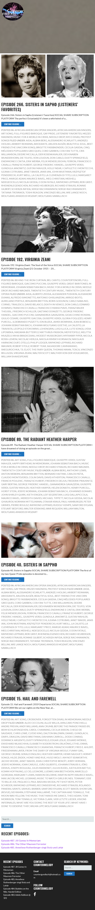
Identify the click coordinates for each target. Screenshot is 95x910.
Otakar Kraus (51, 501)
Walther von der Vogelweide (69, 353)
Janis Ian (45, 171)
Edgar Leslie (58, 740)
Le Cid (27, 771)
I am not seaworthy (74, 757)
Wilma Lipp (37, 806)
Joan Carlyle (29, 764)
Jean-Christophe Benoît (51, 761)
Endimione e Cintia (13, 161)
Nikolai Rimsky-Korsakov (55, 339)
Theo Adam (74, 795)
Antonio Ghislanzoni (51, 297)
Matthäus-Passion (51, 332)
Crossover (34, 719)
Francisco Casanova (39, 747)
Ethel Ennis (79, 743)
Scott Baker (71, 788)
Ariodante (40, 143)
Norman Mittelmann (28, 501)
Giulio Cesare (10, 318)
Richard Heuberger (41, 185)
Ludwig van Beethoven (59, 771)
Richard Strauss (65, 185)
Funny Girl (76, 750)
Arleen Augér (57, 143)
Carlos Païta (75, 473)
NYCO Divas (73, 137)
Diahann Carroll (52, 736)
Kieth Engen (34, 494)
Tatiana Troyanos (12, 192)
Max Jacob (8, 778)
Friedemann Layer (12, 750)
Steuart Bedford (12, 508)
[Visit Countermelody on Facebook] (35, 895)
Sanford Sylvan (82, 505)
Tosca (76, 349)
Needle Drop (57, 137)
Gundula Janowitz (13, 168)
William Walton (73, 508)
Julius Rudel (60, 767)
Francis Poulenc (12, 480)
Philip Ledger (38, 342)
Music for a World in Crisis (31, 137)
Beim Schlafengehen (14, 729)
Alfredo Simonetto (23, 297)
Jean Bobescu (81, 321)
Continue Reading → (12, 124)
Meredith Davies (31, 498)
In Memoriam (41, 463)
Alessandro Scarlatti (62, 140)
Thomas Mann (62, 349)
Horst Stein (8, 491)
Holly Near (54, 168)
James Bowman (62, 321)
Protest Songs (57, 588)
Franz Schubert (22, 164)
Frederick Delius (56, 480)
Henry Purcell (80, 487)
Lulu (74, 175)
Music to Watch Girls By (52, 778)
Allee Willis (51, 722)
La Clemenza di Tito (58, 175)
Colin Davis (36, 477)
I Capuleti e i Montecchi (77, 168)
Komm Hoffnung (12, 771)
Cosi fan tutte (68, 150)
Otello (25, 342)
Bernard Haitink (55, 473)
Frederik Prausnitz (80, 480)
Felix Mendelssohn (53, 161)
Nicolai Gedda (28, 182)
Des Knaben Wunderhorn (54, 606)
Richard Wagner (19, 290)
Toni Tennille (23, 799)
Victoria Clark (42, 799)
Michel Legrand (26, 778)
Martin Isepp (66, 774)
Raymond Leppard (67, 182)
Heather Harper (40, 487)
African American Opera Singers (35, 130)
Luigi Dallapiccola (75, 494)
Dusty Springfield (75, 157)
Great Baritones (77, 283)
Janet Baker (31, 171)
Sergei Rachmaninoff (72, 189)
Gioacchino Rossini (77, 314)
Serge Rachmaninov (44, 189)
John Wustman (61, 171)
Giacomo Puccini (35, 283)
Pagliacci (23, 781)
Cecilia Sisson (60, 729)
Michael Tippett (53, 498)
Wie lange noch (76, 192)
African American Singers (74, 130)
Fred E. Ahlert (84, 747)
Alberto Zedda (41, 294)
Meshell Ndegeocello (35, 630)
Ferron (71, 161)
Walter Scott (41, 353)
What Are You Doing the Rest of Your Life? (43, 802)
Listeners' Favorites (69, 133)
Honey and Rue (36, 757)
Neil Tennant (76, 778)
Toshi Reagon (34, 192)
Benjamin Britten (36, 301)
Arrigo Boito (73, 297)
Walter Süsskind (34, 508)
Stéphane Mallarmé (37, 792)
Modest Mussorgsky (49, 335)
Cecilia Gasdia (74, 147)
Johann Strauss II (69, 764)
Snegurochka (10, 349)
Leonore (37, 771)
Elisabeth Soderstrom (44, 743)
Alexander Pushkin (64, 294)
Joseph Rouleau (21, 767)
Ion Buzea (46, 321)
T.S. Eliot (25, 349)
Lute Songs (76, 328)
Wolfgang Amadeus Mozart (19, 196)
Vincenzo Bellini (54, 192)
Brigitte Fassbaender (50, 147)
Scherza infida (21, 189)
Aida (29, 140)
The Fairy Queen (42, 349)
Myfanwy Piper (72, 335)
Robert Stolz (21, 346)
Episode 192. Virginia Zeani (25, 259)
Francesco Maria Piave (52, 307)
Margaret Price (41, 627)
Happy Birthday (22, 463)
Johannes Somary (80, 491)
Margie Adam (17, 178)
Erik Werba (33, 161)
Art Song (7, 133)
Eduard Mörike (76, 740)
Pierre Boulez (20, 505)
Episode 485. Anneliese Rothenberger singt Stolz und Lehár (32, 847)
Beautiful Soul (76, 143)
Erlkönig (65, 743)
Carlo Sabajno (78, 301)
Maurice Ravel (36, 178)
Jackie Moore (9, 761)
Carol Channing (39, 729)
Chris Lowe (20, 733)
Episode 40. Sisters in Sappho (29, 564)
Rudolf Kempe (62, 505)
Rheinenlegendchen (14, 185)
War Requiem (54, 508)
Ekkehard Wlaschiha (15, 743)
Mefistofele (72, 332)
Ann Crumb (46, 726)
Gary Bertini (9, 484)
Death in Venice (54, 304)
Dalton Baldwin (53, 733)
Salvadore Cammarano (62, 346)
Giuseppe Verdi (74, 164)
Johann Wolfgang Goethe (50, 325)
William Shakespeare (14, 356)
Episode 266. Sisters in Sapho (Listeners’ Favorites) (39, 106)
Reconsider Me (46, 785)
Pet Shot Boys (65, 781)
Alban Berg (40, 140)
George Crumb (10, 754)
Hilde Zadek (17, 757)
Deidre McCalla (27, 154)
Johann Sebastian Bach (31, 287)
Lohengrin (47, 328)
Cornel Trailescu (12, 304)
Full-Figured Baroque (28, 133)
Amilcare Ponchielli (73, 722)
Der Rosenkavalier (50, 154)
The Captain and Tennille (67, 792)
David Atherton (54, 477)
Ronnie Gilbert (32, 637)
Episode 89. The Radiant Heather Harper (39, 439)
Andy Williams (28, 726)
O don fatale (47, 182)
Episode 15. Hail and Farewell (28, 698)
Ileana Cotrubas (12, 171)
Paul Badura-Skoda (43, 781)
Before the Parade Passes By (72, 726)
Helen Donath (60, 487)
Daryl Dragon (10, 736)
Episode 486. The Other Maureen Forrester (23, 844)
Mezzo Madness (37, 588)
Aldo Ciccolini (34, 722)
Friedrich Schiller (24, 311)
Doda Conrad (73, 736)
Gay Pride (49, 133)
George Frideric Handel (48, 164)
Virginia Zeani (23, 353)
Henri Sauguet (72, 754)
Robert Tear (38, 346)
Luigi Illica (61, 328)
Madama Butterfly (26, 332)
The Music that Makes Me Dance (45, 795)
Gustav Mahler (36, 168)
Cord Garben (50, 150)
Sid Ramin (17, 792)
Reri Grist (86, 182)
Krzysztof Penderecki (41, 623)
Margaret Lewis (24, 774)
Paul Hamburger (72, 501)
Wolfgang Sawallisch (52, 196)
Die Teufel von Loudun (34, 157)
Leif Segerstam (52, 494)
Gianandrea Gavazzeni (49, 314)
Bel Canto (53, 280)
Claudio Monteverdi (14, 477)
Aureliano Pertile (12, 301)
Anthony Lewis (76, 470)
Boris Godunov (58, 301)
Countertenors (71, 280)
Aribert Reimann (22, 143)
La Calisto (38, 175)
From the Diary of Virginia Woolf (46, 750)
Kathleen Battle (80, 767)
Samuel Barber (31, 788)
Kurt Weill (24, 175)
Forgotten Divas (53, 719)
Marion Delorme (46, 774)
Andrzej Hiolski (56, 592)
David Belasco (34, 304)
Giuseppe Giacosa (30, 318)
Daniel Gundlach (76, 733)
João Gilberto (48, 764)
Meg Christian (55, 178)
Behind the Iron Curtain (30, 280)
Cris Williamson (62, 602)
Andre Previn (9, 726)
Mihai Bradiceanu (24, 335)
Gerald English (31, 754)
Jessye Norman (26, 491)
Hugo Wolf (53, 757)
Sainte (16, 788)
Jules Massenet (41, 767)
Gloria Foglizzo (72, 318)
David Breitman (31, 736)
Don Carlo (56, 157)
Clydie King (35, 733)
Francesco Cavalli (25, 307)
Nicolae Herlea (28, 339)
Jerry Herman (76, 761)
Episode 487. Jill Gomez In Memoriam (21, 840)
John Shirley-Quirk (13, 494)
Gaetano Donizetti (49, 311)
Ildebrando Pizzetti (26, 321)
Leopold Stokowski (26, 328)
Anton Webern (10, 473)
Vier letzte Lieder (64, 799)
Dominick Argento (13, 740)
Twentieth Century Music (47, 290)
